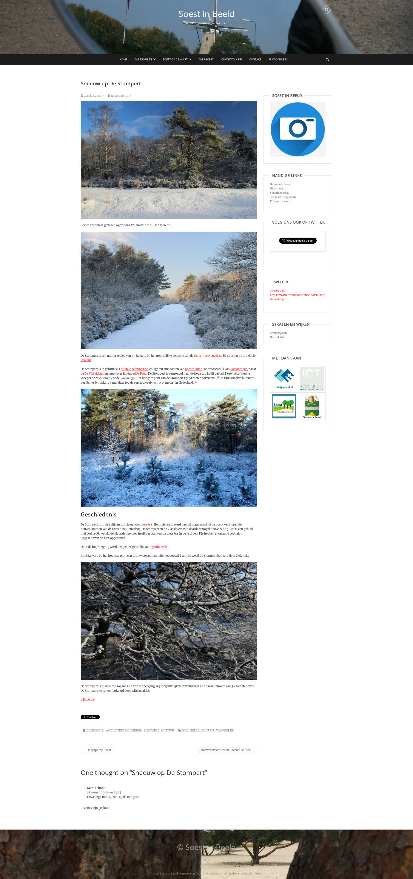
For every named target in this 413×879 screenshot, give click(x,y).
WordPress (256, 873)
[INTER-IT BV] (284, 368)
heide (195, 730)
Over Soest (206, 59)
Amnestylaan (278, 333)
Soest (231, 356)
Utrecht (86, 360)
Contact (255, 59)
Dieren (136, 730)
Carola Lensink (93, 96)
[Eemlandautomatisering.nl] (312, 368)
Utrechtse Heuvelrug (208, 356)
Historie (151, 730)
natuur (207, 730)
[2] (195, 381)
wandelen (225, 730)
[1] (218, 377)
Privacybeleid (277, 59)
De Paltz (141, 373)
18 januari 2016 (120, 96)
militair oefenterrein (135, 369)
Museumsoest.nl (280, 201)
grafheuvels (159, 547)
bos (185, 730)
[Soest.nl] (312, 396)
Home (123, 59)
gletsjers (147, 524)
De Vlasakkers (94, 373)
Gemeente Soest (280, 184)
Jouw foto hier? (231, 59)
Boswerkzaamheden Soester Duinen (227, 750)
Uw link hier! (278, 337)
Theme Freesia (212, 873)
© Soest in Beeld (206, 847)
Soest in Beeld (206, 14)
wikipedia (87, 699)
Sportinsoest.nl (280, 192)
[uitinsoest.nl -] (284, 396)
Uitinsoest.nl (278, 188)
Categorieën (143, 59)
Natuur (167, 730)
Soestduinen (193, 369)
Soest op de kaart (175, 59)
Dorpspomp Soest (97, 750)
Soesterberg (238, 369)
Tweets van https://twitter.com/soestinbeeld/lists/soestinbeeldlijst (297, 295)
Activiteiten (117, 730)
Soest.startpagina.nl (283, 197)
